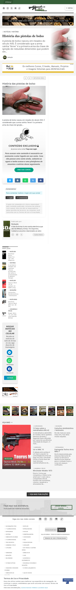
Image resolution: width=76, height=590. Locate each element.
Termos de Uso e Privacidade (55, 538)
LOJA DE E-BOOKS (27, 573)
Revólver (25, 526)
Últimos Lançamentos (29, 568)
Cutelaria (8, 547)
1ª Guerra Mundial (11, 529)
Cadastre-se (22, 198)
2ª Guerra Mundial (11, 539)
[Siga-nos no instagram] (15, 8)
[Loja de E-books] (38, 411)
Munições (8, 555)
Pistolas (25, 531)
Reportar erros (39, 78)
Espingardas (9, 531)
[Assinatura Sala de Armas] (38, 21)
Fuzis (24, 555)
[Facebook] (17, 234)
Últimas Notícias (10, 563)
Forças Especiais (27, 542)
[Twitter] (21, 234)
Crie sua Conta (24, 170)
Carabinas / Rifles (11, 545)
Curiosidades (27, 537)
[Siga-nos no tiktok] (62, 519)
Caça (24, 539)
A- (25, 78)
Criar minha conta (60, 507)
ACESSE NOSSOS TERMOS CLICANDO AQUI (34, 588)
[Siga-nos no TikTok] (19, 8)
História (8, 534)
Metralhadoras (27, 529)
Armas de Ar (26, 552)
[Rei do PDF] (38, 68)
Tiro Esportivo (10, 542)
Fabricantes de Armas (12, 537)
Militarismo (9, 558)
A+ (30, 78)
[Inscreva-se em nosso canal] (7, 8)
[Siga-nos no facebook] (3, 8)
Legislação (26, 545)
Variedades (9, 552)
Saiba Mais (38, 235)
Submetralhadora (28, 534)
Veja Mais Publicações (39, 494)
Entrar (9, 2)
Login (10, 198)
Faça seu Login (31, 149)
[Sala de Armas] (38, 8)
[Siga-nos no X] (11, 8)
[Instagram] (12, 234)
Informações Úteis (11, 526)
